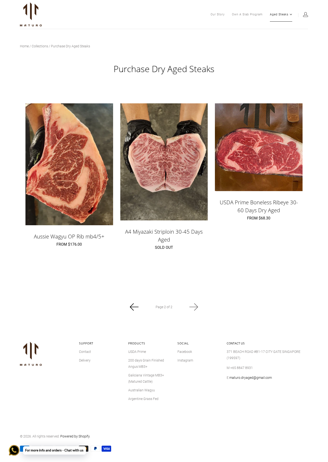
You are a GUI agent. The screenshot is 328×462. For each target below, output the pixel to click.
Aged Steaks (279, 14)
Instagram (185, 360)
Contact (85, 352)
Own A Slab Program (247, 14)
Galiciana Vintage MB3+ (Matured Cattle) (146, 378)
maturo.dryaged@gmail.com (250, 378)
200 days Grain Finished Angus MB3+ (146, 363)
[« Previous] (134, 307)
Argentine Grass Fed (143, 399)
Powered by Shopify (75, 436)
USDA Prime (137, 352)
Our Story (218, 14)
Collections (40, 46)
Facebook (184, 352)
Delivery (85, 360)
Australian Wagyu (141, 390)
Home (24, 46)
